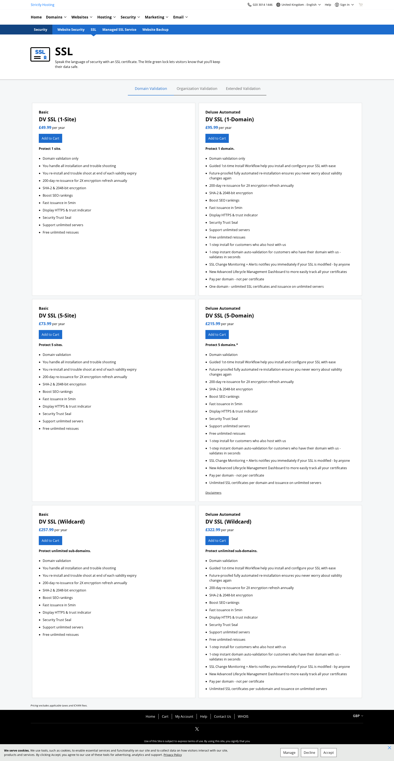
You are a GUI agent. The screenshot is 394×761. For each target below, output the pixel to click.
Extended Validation (243, 88)
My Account (184, 716)
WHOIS (243, 716)
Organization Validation (197, 88)
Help (203, 716)
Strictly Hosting (42, 4)
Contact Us (222, 716)
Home (150, 716)
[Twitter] (197, 730)
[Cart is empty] (360, 4)
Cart (165, 716)
